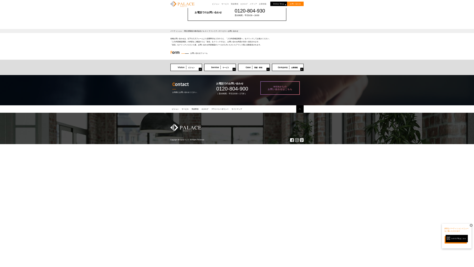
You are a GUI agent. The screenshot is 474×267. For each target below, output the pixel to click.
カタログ (244, 4)
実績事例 (234, 4)
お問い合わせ (295, 4)
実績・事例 (254, 67)
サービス (225, 4)
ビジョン (215, 4)
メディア (253, 4)
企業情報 (262, 4)
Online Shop (278, 4)
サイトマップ (237, 109)
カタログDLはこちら (458, 238)
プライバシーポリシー (220, 109)
